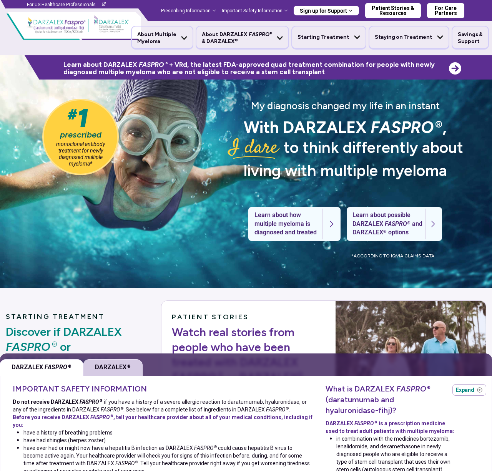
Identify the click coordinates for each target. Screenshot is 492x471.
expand (469, 390)
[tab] (113, 367)
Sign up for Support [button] (323, 11)
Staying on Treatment (403, 37)
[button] (162, 38)
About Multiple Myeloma (156, 38)
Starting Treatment (323, 37)
